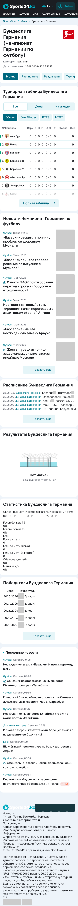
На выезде (62, 106)
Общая (10, 117)
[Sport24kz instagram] (71, 808)
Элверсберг (17, 185)
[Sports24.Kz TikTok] (63, 808)
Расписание (30, 76)
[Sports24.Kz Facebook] (39, 808)
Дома (39, 106)
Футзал (7, 816)
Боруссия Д (17, 161)
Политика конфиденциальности (51, 837)
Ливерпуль (63, 827)
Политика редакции (47, 843)
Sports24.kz (9, 21)
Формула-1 (45, 816)
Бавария (15, 152)
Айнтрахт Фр (17, 177)
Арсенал (26, 830)
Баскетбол (30, 816)
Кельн (13, 193)
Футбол (24, 14)
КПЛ (35, 14)
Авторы (66, 843)
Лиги (24, 21)
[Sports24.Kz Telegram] (47, 808)
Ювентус (51, 830)
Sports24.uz (11, 847)
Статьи (35, 820)
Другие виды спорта (16, 820)
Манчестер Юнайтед (42, 827)
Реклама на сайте (15, 840)
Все (15, 106)
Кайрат (7, 827)
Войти (68, 6)
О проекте (9, 837)
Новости (9, 14)
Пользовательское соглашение (48, 840)
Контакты (23, 837)
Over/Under (28, 117)
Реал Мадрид (11, 830)
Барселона (20, 827)
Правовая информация (18, 843)
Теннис (17, 816)
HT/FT (59, 117)
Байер (13, 144)
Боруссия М (17, 169)
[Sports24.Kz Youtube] (55, 808)
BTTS (45, 117)
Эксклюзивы (51, 14)
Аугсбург (15, 136)
